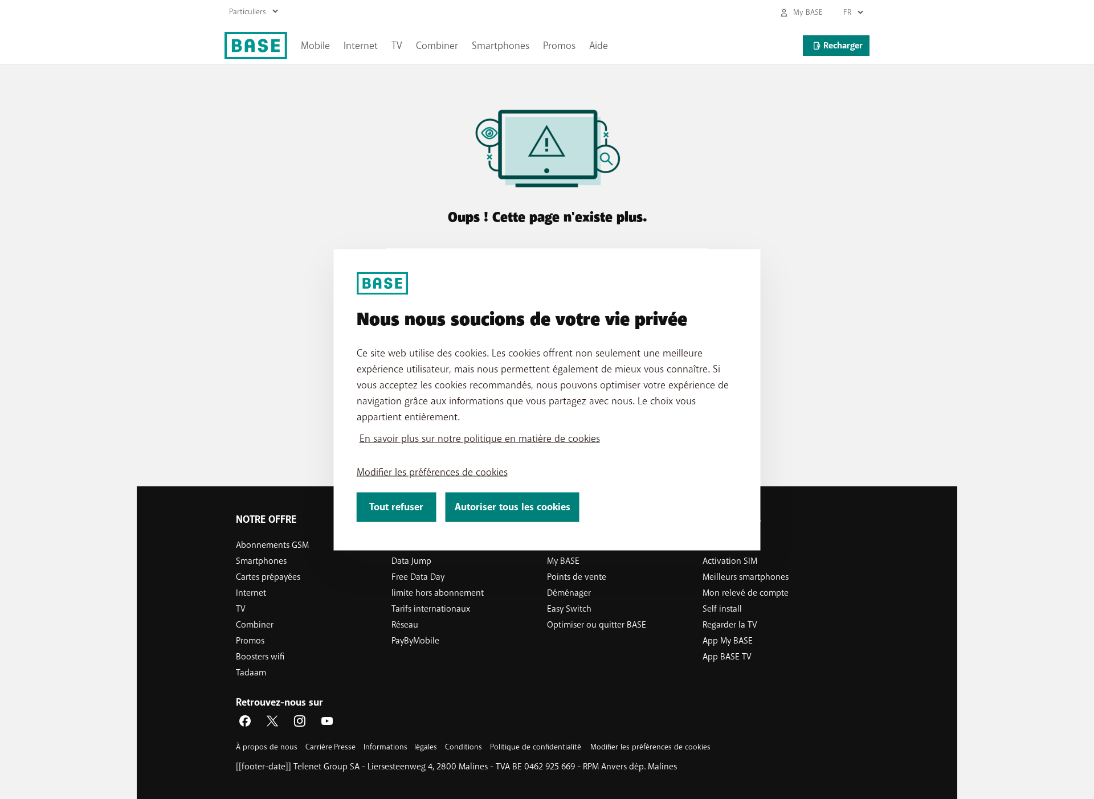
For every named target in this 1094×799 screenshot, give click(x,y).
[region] (547, 399)
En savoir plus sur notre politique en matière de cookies (480, 438)
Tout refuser (396, 506)
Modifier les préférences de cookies (432, 471)
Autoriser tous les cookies (512, 506)
